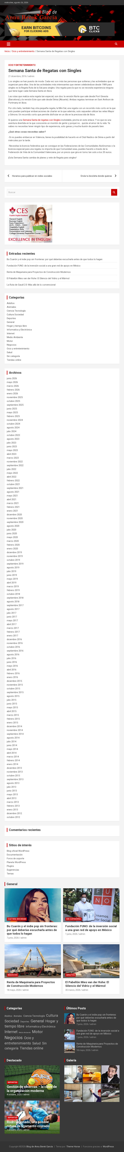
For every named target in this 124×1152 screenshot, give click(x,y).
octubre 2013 (13, 775)
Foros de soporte (15, 858)
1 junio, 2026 (71, 934)
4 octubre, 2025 (14, 1094)
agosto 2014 (13, 737)
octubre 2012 (13, 817)
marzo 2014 (13, 756)
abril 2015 (11, 711)
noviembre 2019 (15, 556)
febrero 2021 (13, 507)
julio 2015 (11, 700)
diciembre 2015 (14, 681)
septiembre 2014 (15, 734)
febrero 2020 (13, 544)
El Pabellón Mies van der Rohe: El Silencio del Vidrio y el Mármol (38, 278)
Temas (10, 873)
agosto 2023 (13, 439)
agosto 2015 (13, 696)
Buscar (114, 192)
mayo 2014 (12, 749)
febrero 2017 (13, 631)
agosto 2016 (13, 654)
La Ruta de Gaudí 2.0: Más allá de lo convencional (31, 284)
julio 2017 (11, 613)
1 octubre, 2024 (14, 1130)
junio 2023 (12, 446)
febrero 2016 (13, 673)
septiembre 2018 (15, 597)
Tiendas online (14, 360)
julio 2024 (11, 431)
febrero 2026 (13, 389)
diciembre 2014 (14, 726)
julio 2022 (11, 469)
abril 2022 (11, 476)
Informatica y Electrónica (19, 329)
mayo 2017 (12, 620)
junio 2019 (12, 575)
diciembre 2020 (14, 514)
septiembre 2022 (15, 465)
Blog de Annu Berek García (39, 1146)
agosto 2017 (13, 609)
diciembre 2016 (14, 639)
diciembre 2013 (14, 768)
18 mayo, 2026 (14, 990)
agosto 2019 (13, 567)
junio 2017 (12, 616)
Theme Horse (73, 1146)
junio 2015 (12, 703)
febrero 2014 (13, 760)
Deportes (11, 318)
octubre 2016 (13, 647)
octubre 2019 (13, 560)
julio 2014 (11, 741)
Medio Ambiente (15, 337)
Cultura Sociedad (15, 314)
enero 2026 (12, 393)
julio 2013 (11, 787)
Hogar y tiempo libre (17, 326)
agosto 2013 (13, 783)
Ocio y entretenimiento (22, 65)
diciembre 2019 (14, 552)
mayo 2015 (12, 707)
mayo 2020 (12, 537)
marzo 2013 (13, 802)
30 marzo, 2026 (72, 990)
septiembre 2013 (15, 779)
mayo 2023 (12, 450)
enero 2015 (12, 722)
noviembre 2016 (15, 643)
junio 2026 (12, 378)
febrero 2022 (13, 480)
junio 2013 (12, 790)
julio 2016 (11, 658)
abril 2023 (11, 454)
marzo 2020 (13, 541)
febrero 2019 (13, 590)
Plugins (10, 866)
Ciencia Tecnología (16, 310)
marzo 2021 (13, 503)
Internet (11, 333)
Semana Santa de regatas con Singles (42, 120)
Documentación (15, 854)
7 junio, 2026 (13, 938)
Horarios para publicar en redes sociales (32, 176)
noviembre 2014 (15, 730)
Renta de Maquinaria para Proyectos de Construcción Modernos (39, 272)
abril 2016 (11, 669)
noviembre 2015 (15, 684)
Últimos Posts (76, 1008)
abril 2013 (11, 798)
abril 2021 (11, 499)
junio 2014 (12, 745)
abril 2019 (11, 582)
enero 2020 (12, 548)
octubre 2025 (13, 401)
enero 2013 (12, 809)
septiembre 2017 (15, 605)
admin (31, 76)
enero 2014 (12, 764)
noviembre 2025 (15, 397)
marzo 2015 (13, 715)
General (10, 322)
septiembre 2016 (15, 650)
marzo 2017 (13, 628)
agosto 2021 (13, 492)
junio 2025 (12, 408)
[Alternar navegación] (9, 44)
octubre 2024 (13, 423)
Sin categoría (13, 356)
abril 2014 (11, 753)
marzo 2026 (13, 386)
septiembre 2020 (15, 522)
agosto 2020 (13, 526)
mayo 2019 (12, 579)
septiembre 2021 (15, 488)
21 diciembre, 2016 (17, 76)
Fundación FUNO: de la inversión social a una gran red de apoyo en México (43, 265)
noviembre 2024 (15, 420)
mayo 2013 (12, 794)
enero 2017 (12, 635)
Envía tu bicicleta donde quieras (96, 176)
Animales (11, 307)
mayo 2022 (12, 473)
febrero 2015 (13, 718)
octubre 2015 (13, 688)
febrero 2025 (13, 416)
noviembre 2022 (15, 461)
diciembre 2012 (14, 813)
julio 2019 (11, 571)
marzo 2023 (13, 457)
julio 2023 (11, 442)
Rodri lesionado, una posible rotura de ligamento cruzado (28, 1124)
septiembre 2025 (15, 405)
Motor (10, 341)
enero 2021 (12, 510)
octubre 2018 (13, 594)
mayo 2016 (12, 666)
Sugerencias (13, 869)
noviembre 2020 (15, 518)
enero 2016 (12, 677)
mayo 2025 (12, 412)
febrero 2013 (13, 805)
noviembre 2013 (15, 771)
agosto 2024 (13, 427)
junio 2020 (12, 533)
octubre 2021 (13, 484)
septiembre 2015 (15, 692)
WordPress (108, 1146)
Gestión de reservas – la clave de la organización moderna (32, 1089)
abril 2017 (11, 624)
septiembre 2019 (15, 563)
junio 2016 (12, 662)
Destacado (14, 1060)
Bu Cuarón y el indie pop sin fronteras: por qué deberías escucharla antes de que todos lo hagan (54, 259)
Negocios (11, 344)
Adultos (11, 303)
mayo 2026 (12, 382)
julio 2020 (11, 529)
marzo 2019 (13, 586)
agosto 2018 (13, 601)
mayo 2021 (12, 495)
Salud (9, 352)
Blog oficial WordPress (18, 851)
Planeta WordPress (16, 862)
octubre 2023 (13, 435)
